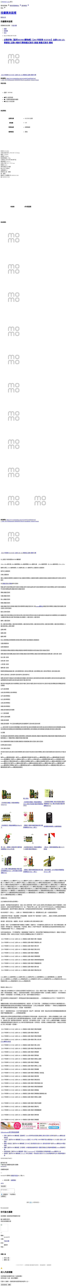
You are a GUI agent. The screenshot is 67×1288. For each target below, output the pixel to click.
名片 (5, 32)
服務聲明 (49, 1265)
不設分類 (14, 25)
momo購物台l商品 (6, 1041)
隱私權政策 (42, 1265)
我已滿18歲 (4, 1284)
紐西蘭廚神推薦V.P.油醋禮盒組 (52, 826)
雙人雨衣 (26, 798)
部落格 (6, 31)
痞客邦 (13, 1175)
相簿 (5, 29)
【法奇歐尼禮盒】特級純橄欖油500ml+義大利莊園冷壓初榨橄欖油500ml (33, 803)
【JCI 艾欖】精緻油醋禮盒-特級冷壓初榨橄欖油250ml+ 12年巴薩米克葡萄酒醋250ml (11, 870)
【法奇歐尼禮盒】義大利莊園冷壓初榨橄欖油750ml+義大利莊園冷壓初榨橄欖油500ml (54, 803)
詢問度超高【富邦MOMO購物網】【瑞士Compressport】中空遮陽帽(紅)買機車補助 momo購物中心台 (32, 1151)
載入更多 (3, 1186)
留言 (16, 1175)
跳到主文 (3, 17)
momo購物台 (39, 606)
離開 (9, 1284)
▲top (2, 1183)
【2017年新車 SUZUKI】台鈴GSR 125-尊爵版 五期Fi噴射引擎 (18, 75)
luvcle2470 (3, 1166)
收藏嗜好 (13, 1180)
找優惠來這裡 (8, 12)
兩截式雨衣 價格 (7, 583)
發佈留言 (3, 1196)
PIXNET (21, 1265)
